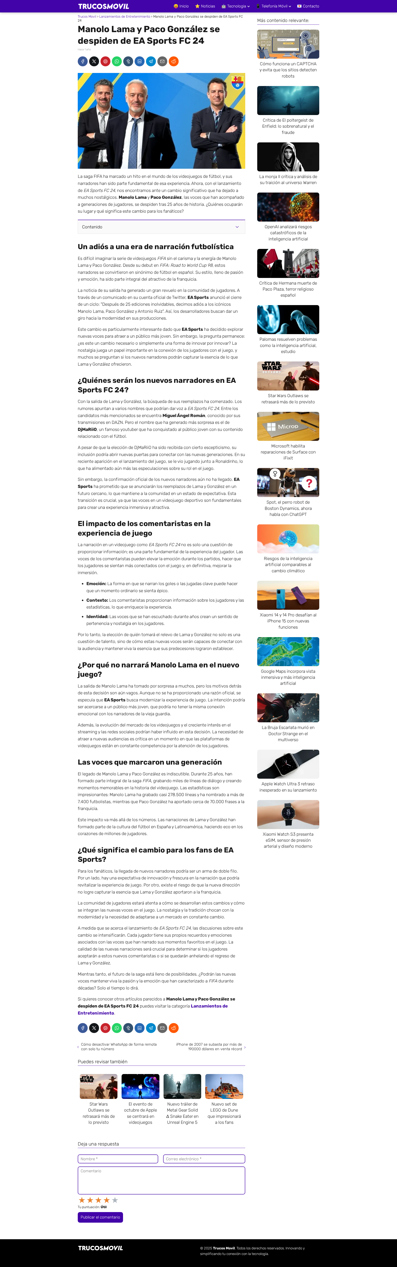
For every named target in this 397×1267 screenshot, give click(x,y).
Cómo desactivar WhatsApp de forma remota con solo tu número (119, 1046)
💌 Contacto (308, 6)
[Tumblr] (128, 61)
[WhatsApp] (117, 61)
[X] (94, 61)
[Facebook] (83, 61)
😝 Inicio (181, 6)
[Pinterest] (105, 61)
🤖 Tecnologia (233, 6)
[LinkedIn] (140, 61)
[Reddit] (174, 61)
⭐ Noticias (205, 6)
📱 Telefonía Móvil (271, 6)
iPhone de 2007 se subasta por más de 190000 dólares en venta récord (209, 1046)
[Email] (162, 61)
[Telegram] (151, 61)
